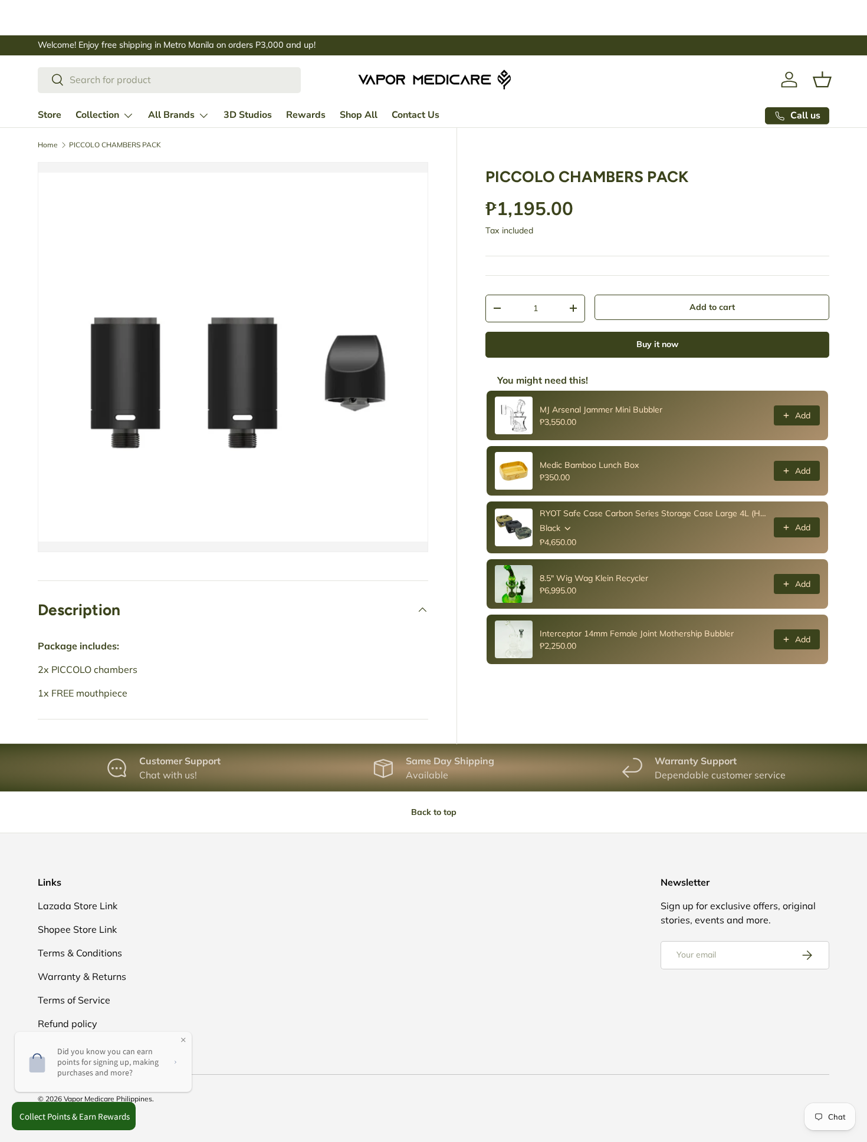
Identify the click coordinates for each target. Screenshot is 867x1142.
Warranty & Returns (82, 976)
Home (48, 144)
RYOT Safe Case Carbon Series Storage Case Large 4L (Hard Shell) (653, 513)
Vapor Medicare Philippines (108, 1098)
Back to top (434, 812)
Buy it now (657, 344)
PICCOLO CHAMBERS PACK (115, 144)
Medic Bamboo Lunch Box (589, 465)
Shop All (358, 114)
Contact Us (415, 114)
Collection (97, 114)
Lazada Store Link (77, 906)
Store (49, 114)
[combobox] (169, 80)
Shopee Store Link (77, 929)
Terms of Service (74, 1000)
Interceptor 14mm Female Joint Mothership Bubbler (637, 633)
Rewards (306, 114)
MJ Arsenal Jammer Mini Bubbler (601, 409)
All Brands (171, 114)
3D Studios (248, 114)
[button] (822, 80)
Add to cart (712, 307)
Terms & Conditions (80, 953)
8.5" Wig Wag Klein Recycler (594, 578)
